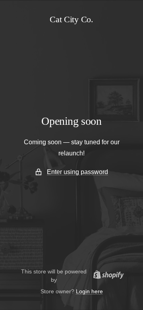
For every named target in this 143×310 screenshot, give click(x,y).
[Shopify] (106, 275)
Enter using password (77, 172)
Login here (89, 291)
